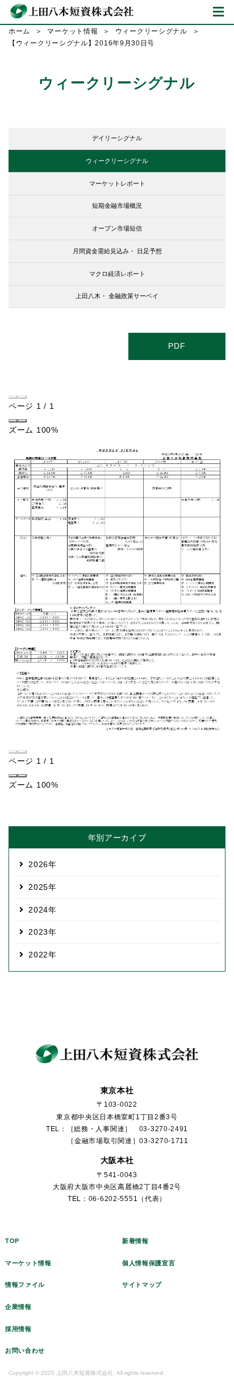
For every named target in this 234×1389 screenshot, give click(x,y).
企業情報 (18, 1306)
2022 (38, 954)
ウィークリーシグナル (151, 31)
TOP (12, 1240)
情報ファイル (25, 1284)
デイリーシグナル (117, 138)
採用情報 (18, 1328)
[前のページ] (13, 397)
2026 (38, 864)
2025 (38, 887)
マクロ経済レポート (117, 273)
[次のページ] (22, 397)
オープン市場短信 (117, 228)
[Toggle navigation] (218, 12)
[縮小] (13, 420)
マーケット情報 (72, 31)
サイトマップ (142, 1284)
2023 (38, 931)
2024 (38, 909)
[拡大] (22, 420)
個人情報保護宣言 (149, 1263)
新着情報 (135, 1240)
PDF (176, 345)
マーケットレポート (117, 183)
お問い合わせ (25, 1350)
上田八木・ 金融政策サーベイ (117, 295)
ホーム (19, 31)
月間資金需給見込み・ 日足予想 (117, 251)
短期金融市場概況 (117, 205)
